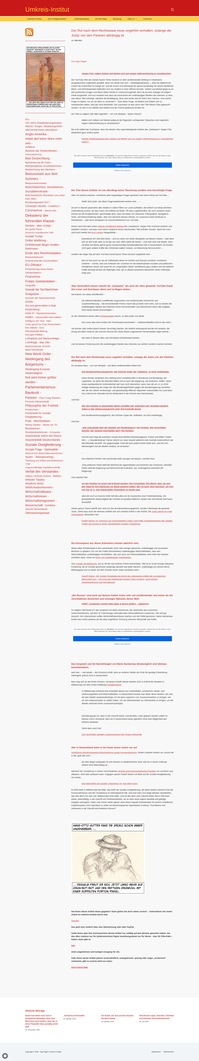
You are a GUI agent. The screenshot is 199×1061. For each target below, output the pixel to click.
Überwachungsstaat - (38, 512)
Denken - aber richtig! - (38, 225)
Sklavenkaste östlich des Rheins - (44, 435)
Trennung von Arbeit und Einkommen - (45, 460)
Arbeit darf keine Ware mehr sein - (43, 141)
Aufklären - (30, 147)
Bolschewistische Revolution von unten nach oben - (45, 197)
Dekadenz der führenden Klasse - (40, 218)
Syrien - (29, 456)
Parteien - (32, 397)
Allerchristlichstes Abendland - (42, 129)
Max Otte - (45, 342)
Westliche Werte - (35, 483)
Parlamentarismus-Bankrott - (40, 390)
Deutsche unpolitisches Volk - (39, 232)
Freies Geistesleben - (41, 281)
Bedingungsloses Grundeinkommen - (44, 166)
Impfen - (30, 317)
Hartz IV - (30, 313)
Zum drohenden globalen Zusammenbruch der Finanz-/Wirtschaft (112, 734)
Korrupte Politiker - (34, 334)
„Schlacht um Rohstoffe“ (74, 1016)
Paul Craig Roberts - (50, 398)
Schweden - (56, 432)
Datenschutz (169, 1052)
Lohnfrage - (32, 342)
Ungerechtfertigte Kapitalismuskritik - (43, 467)
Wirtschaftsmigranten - (41, 500)
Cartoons (147, 19)
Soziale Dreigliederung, (86, 564)
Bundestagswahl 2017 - (38, 202)
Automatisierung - (34, 154)
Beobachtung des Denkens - (41, 169)
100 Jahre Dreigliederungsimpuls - (44, 122)
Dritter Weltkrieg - (36, 240)
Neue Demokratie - (35, 349)
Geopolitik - (31, 285)
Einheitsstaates (107, 316)
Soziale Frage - (34, 449)
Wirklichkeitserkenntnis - (39, 487)
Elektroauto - (32, 248)
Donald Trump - (34, 236)
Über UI (131, 19)
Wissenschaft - (34, 505)
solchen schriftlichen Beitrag (111, 226)
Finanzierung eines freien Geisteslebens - (39, 271)
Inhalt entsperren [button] (122, 165)
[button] (5, 1056)
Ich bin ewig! (101, 19)
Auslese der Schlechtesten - (42, 150)
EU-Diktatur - (34, 265)
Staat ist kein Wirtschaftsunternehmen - (44, 453)
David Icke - (51, 210)
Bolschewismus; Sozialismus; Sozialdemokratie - (44, 189)
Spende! (75, 921)
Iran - (49, 320)
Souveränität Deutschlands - (43, 439)
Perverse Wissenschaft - (37, 401)
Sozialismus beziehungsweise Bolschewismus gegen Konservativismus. (104, 752)
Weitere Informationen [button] (122, 170)
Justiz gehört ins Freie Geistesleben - (43, 324)
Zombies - (51, 505)
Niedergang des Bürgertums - (37, 361)
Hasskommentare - (46, 313)
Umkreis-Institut (47, 9)
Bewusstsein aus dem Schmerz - (41, 176)
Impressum (156, 1052)
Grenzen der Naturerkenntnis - (41, 298)
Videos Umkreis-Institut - (38, 476)
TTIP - (28, 464)
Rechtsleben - (43, 421)
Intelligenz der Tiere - (35, 321)
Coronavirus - (34, 210)
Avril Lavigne (97, 232)
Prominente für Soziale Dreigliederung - (38, 415)
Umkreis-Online (34, 19)
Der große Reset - (34, 229)
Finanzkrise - (33, 276)
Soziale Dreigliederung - (44, 445)
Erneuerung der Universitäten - (42, 260)
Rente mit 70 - (50, 424)
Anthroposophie (82, 19)
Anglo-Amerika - (36, 134)
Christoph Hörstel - (36, 206)
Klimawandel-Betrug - (37, 331)
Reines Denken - (33, 425)
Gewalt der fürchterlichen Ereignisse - (41, 292)
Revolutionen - (33, 428)
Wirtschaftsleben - (37, 496)
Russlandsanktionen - (37, 432)
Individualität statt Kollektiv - (49, 317)
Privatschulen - (32, 409)
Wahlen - (58, 476)
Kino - (42, 327)
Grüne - (30, 301)
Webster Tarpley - (35, 479)
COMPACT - (54, 206)
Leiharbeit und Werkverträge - (43, 338)
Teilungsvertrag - (45, 457)
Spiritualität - (52, 449)
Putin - (29, 421)
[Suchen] (172, 9)
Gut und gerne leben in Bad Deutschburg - (40, 307)
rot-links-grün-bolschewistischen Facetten (137, 771)
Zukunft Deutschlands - (37, 509)
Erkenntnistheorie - (35, 257)
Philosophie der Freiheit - (42, 405)
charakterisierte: (114, 685)
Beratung (117, 19)
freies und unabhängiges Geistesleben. (113, 557)
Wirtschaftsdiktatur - (39, 491)
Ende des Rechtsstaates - (44, 253)
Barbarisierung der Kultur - (38, 162)
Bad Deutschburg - (38, 158)
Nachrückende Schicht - (38, 346)
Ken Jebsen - (32, 327)
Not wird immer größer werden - (40, 380)
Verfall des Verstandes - (42, 471)
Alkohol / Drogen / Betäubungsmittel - (44, 126)
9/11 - (28, 119)
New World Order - (39, 354)
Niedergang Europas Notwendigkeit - (37, 371)
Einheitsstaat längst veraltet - (42, 244)
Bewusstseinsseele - (36, 183)
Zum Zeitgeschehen (57, 19)
